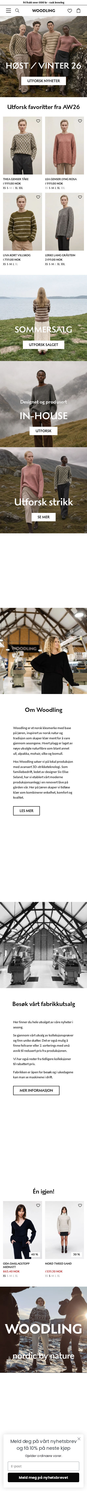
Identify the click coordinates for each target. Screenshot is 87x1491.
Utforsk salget (43, 345)
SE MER (44, 517)
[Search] (17, 10)
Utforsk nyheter (43, 81)
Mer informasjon (36, 1090)
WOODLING (43, 10)
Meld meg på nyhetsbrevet (43, 1477)
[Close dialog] (79, 1439)
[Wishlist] (69, 10)
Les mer (26, 811)
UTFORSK (43, 431)
